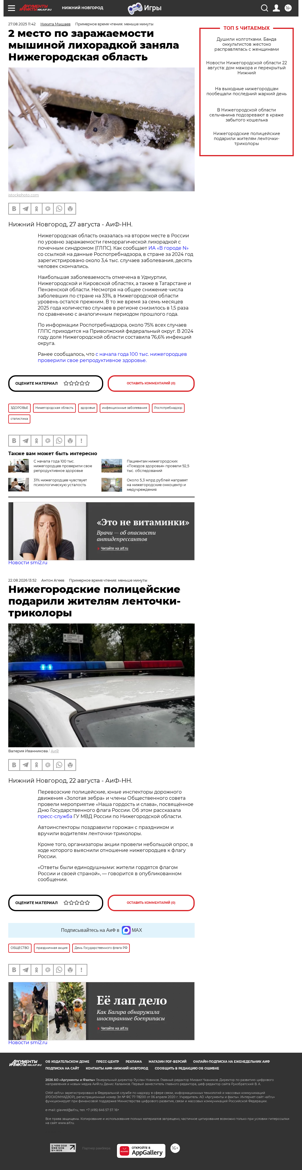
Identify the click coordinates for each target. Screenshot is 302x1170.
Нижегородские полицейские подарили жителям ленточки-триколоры (246, 138)
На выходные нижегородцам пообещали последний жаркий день (246, 91)
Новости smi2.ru (27, 562)
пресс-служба (55, 816)
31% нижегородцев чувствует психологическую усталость (60, 482)
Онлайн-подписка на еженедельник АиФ (231, 1062)
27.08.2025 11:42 (22, 24)
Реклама (134, 1062)
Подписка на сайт (62, 1068)
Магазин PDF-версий (167, 1062)
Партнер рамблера (96, 1148)
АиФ (55, 751)
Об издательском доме (67, 1062)
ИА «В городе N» (168, 248)
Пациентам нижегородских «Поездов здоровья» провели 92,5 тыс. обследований (158, 466)
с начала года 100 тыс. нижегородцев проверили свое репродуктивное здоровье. (112, 357)
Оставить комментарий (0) (151, 383)
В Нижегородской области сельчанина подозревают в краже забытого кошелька (246, 115)
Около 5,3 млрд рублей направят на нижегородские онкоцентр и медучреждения (157, 485)
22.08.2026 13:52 (22, 580)
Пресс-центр (107, 1062)
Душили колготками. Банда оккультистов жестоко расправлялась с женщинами (246, 44)
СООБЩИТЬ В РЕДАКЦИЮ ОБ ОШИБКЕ (187, 1068)
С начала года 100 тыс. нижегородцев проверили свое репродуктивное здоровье (63, 466)
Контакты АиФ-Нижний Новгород (117, 1068)
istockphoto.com (23, 195)
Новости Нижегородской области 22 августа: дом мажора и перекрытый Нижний (246, 67)
